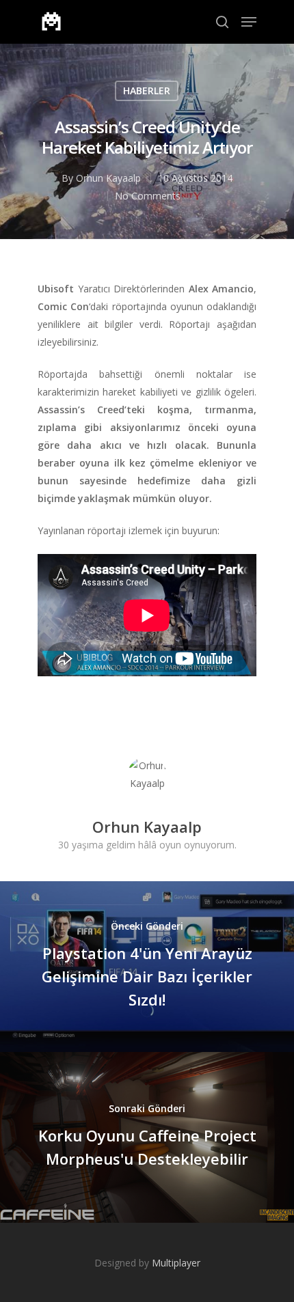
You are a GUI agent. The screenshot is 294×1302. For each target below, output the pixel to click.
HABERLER (146, 90)
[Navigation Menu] (248, 22)
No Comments (148, 195)
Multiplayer (176, 1262)
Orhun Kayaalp (108, 177)
